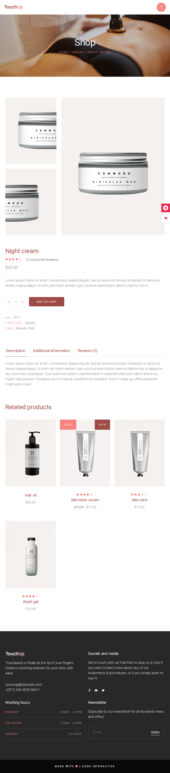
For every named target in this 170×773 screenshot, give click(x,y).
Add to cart (47, 301)
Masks (30, 323)
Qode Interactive (98, 766)
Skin (31, 328)
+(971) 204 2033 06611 (22, 690)
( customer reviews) (42, 259)
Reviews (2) (87, 350)
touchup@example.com (23, 684)
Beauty (21, 328)
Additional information (51, 350)
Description (15, 350)
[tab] (15, 351)
